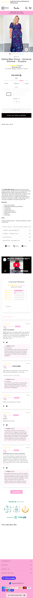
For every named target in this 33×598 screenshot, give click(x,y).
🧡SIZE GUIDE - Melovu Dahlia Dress (16, 226)
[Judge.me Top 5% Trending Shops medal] (28, 509)
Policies (5, 565)
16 (23, 90)
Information (6, 561)
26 (23, 94)
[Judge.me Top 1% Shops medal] (19, 509)
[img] (6, 324)
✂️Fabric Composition (10, 233)
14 (18, 90)
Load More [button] (16, 492)
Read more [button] (6, 463)
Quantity (16, 98)
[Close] (24, 595)
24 (18, 94)
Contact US (6, 569)
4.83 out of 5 (21, 285)
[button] (14, 65)
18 (28, 90)
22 (13, 94)
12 (13, 90)
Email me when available (16, 115)
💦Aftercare (7, 237)
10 (8, 90)
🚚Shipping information (11, 240)
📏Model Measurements (11, 230)
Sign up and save (8, 573)
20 (8, 94)
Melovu (16, 56)
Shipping (14, 68)
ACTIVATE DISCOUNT (15, 595)
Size (16, 87)
